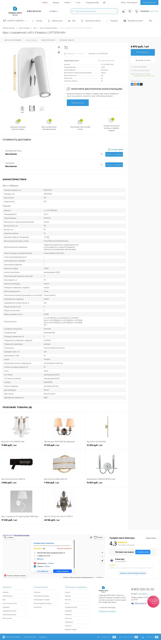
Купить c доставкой (114, 154)
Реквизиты (69, 622)
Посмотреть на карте (107, 611)
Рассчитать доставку (141, 70)
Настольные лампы (10, 603)
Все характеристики (106, 61)
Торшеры (6, 607)
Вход (123, 3)
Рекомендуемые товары (42, 603)
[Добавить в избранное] (59, 47)
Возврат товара (71, 629)
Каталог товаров (15, 21)
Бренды (56, 3)
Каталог (67, 3)
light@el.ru (53, 11)
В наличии (38, 607)
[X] (141, 84)
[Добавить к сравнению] (59, 52)
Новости (68, 626)
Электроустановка (9, 614)
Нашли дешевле (140, 67)
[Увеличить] (32, 72)
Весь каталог (7, 618)
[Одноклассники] (135, 84)
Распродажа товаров (153, 601)
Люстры (5, 592)
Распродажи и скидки (42, 600)
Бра (4, 600)
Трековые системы (9, 611)
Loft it (103, 67)
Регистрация (132, 3)
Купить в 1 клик (144, 60)
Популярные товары (41, 596)
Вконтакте (141, 603)
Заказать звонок (149, 2)
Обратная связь (13, 637)
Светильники (7, 596)
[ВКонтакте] (132, 84)
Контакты (68, 618)
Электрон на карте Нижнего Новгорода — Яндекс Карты (80, 577)
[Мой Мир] (138, 84)
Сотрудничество (92, 3)
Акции (45, 3)
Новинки (37, 592)
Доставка (68, 611)
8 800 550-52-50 (34, 11)
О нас (78, 3)
